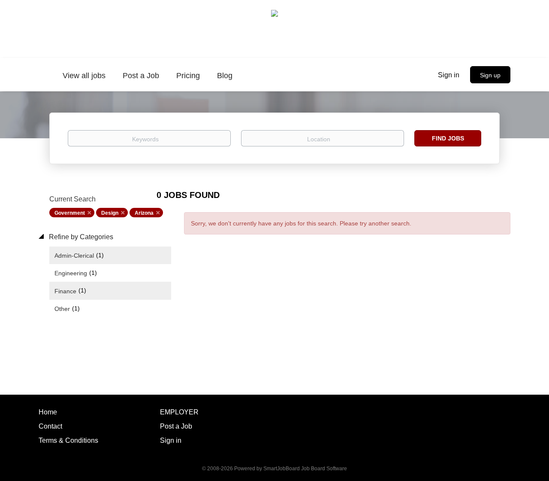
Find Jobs (448, 138)
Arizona (144, 213)
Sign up (490, 75)
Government (69, 213)
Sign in (448, 75)
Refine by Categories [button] (80, 236)
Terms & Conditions (68, 440)
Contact (50, 426)
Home (48, 412)
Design (109, 213)
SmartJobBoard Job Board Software (305, 469)
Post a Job (176, 426)
